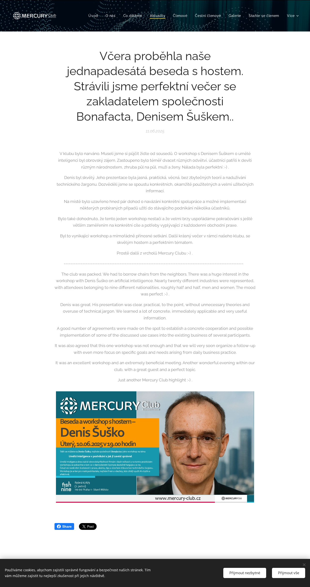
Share (67, 526)
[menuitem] (94, 16)
